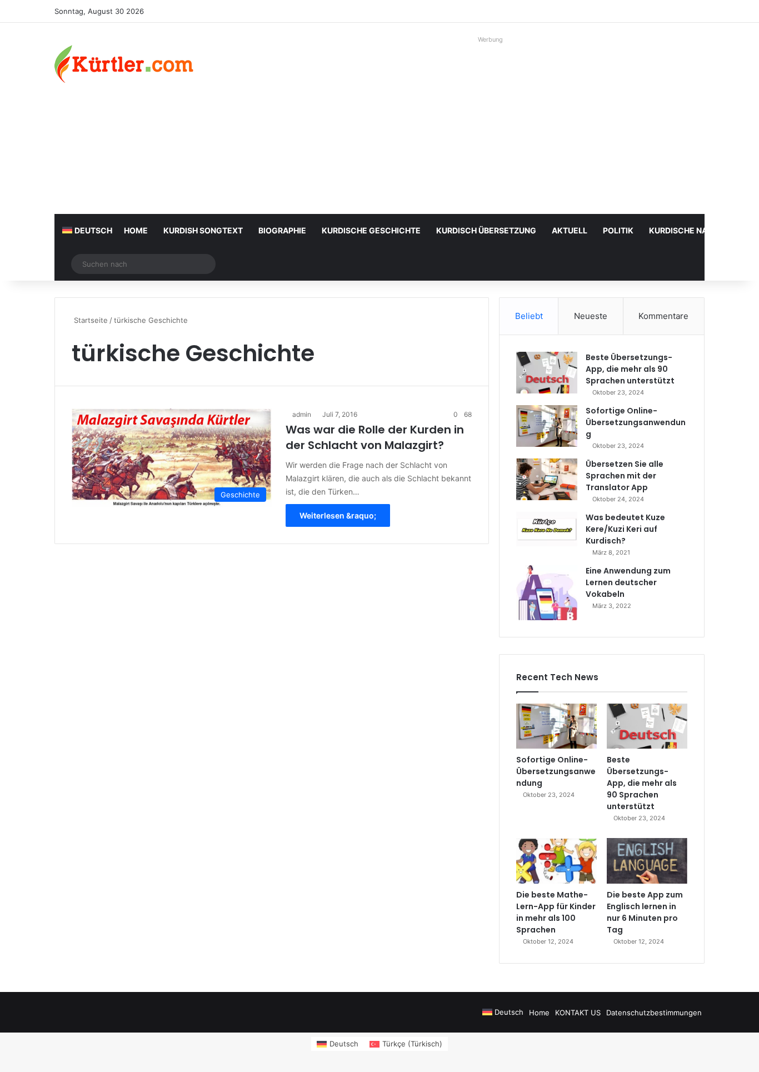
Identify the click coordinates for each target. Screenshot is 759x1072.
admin (301, 414)
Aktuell (569, 230)
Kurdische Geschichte (371, 230)
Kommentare (663, 316)
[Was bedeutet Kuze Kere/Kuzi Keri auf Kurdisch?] (546, 529)
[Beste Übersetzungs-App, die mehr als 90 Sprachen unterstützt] (546, 372)
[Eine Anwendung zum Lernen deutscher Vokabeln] (546, 592)
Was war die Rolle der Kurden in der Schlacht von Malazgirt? (375, 437)
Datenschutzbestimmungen (654, 1012)
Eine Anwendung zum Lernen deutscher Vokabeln (628, 582)
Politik (618, 230)
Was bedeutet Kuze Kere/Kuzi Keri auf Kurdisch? (625, 529)
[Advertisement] (491, 125)
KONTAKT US (578, 1012)
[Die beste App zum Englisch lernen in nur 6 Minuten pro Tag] (647, 861)
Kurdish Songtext (203, 230)
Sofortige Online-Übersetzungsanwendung (636, 422)
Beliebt (529, 316)
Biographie (282, 230)
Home (136, 230)
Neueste (590, 316)
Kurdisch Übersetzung (486, 230)
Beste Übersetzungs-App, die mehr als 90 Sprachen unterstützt (630, 369)
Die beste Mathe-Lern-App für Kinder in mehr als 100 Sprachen (556, 912)
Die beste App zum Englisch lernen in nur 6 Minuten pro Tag (645, 912)
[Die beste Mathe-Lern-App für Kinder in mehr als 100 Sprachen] (556, 861)
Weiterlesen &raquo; (337, 515)
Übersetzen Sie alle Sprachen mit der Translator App (624, 475)
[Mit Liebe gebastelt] (123, 64)
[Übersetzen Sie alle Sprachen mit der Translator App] (546, 479)
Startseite (90, 320)
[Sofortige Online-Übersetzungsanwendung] (546, 426)
